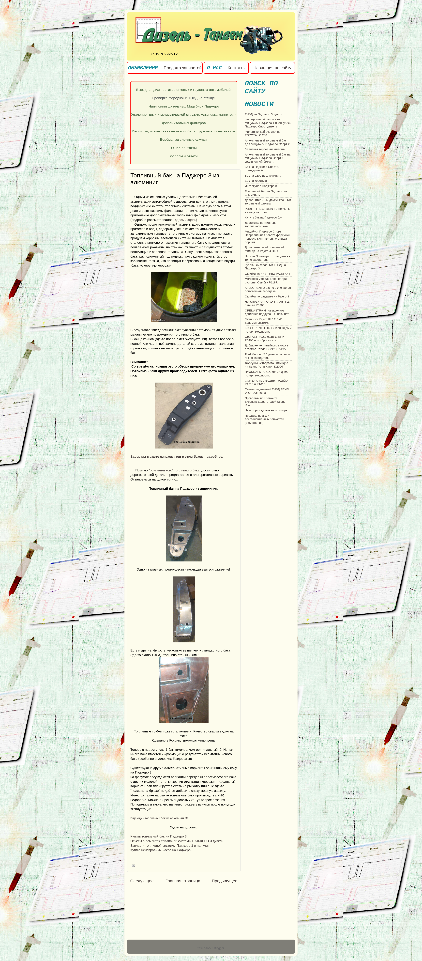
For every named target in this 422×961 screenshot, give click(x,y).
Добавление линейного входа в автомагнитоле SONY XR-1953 (267, 347)
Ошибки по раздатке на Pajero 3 (267, 296)
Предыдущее (224, 881)
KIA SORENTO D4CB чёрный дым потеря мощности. (268, 329)
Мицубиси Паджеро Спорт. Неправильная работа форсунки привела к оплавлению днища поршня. (267, 237)
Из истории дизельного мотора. (266, 410)
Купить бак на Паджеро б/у (263, 217)
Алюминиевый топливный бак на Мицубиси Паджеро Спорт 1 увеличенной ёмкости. (267, 158)
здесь (179, 220)
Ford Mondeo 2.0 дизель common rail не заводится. (267, 356)
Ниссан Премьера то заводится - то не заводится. (267, 258)
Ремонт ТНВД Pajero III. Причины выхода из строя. (267, 210)
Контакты (236, 67)
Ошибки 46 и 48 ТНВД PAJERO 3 (267, 273)
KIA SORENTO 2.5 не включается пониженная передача (268, 289)
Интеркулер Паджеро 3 (261, 186)
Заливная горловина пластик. (265, 149)
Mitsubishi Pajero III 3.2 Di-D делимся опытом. (263, 321)
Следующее (142, 881)
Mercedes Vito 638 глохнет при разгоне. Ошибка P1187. (266, 280)
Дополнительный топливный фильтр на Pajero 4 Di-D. (264, 249)
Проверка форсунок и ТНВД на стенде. (184, 98)
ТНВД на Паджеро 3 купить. (264, 114)
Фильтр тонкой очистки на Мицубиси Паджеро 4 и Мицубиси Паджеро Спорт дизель (268, 123)
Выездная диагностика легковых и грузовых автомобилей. (184, 90)
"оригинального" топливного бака (174, 470)
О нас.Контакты (184, 148)
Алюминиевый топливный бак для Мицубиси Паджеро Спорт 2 (267, 142)
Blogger (219, 948)
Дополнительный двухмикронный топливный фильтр (268, 201)
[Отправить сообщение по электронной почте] (132, 865)
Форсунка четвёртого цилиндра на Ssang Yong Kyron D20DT (266, 364)
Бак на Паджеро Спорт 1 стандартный (262, 168)
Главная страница (182, 881)
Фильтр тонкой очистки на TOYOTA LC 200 (262, 133)
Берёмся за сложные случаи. (184, 139)
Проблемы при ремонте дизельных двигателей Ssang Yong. (265, 402)
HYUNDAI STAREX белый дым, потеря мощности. (266, 373)
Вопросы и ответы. (183, 156)
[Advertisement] (158, 912)
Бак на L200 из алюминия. (263, 175)
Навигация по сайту (272, 67)
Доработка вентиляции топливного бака (260, 224)
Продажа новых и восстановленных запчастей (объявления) (264, 419)
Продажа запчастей (183, 67)
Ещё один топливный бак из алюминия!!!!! (159, 818)
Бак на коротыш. (256, 180)
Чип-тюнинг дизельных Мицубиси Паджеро (184, 106)
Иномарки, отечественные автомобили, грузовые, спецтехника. (184, 131)
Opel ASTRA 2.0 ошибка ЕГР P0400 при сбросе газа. (264, 338)
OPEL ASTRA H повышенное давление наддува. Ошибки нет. (267, 312)
